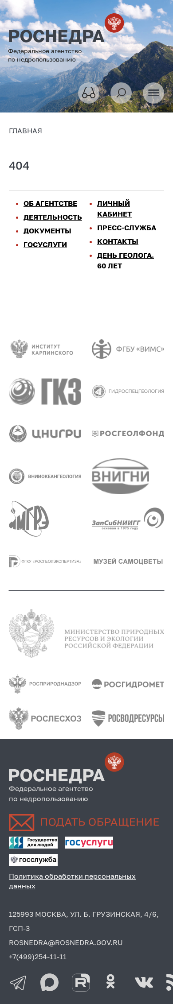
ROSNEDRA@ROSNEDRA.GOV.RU (66, 942)
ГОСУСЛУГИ (45, 244)
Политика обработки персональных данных (72, 881)
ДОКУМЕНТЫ (47, 230)
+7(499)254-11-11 (38, 956)
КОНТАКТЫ (117, 241)
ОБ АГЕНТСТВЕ (50, 203)
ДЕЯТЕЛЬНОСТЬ (53, 217)
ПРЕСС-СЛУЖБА (126, 227)
